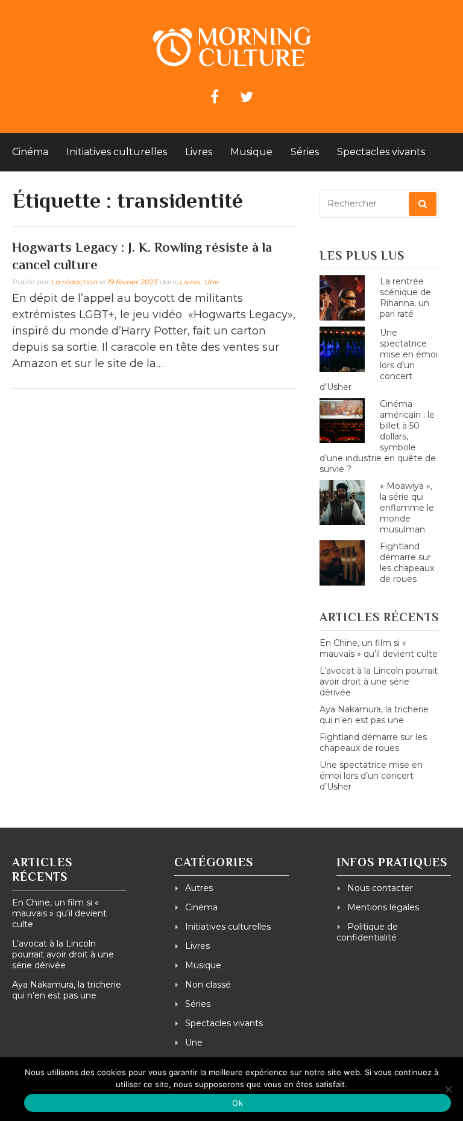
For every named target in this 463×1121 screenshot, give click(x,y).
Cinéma (30, 152)
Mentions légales (383, 907)
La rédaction (74, 281)
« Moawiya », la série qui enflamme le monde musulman (407, 508)
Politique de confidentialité (367, 932)
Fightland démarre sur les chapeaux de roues (407, 562)
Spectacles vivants (381, 152)
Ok (237, 1103)
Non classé (208, 984)
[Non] (448, 1089)
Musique (251, 152)
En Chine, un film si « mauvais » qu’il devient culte (379, 648)
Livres (198, 152)
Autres (199, 888)
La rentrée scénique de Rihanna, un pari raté (405, 297)
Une (211, 281)
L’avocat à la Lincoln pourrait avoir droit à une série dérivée (379, 681)
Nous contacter (380, 888)
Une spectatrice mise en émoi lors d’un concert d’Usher (371, 775)
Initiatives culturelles (116, 152)
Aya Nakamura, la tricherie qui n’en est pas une (374, 715)
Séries (305, 152)
